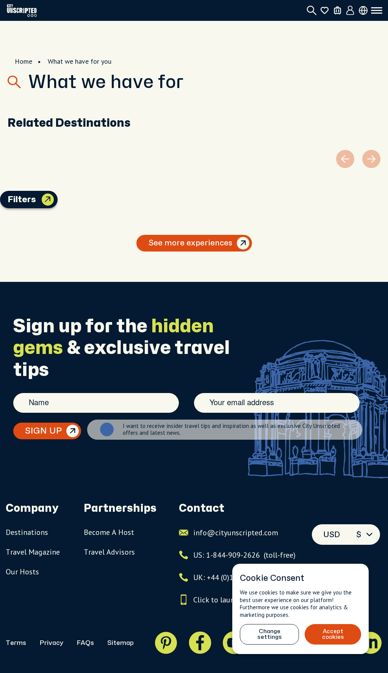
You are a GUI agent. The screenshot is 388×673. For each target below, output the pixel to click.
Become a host (109, 532)
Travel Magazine (33, 552)
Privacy (51, 643)
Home (23, 61)
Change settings (269, 634)
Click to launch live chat (232, 600)
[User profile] (350, 10)
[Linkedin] (370, 642)
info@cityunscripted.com (235, 533)
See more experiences (190, 243)
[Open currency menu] (363, 10)
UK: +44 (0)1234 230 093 (234, 577)
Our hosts (22, 572)
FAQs (85, 643)
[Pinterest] (166, 642)
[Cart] (337, 10)
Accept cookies (333, 634)
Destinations (27, 532)
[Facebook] (200, 642)
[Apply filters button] (48, 199)
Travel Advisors (109, 552)
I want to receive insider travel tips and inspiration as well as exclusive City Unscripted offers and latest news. (231, 429)
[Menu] (376, 10)
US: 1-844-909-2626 (244, 555)
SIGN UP (43, 431)
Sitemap (120, 643)
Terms (16, 643)
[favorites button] (324, 10)
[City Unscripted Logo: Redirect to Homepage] (22, 10)
